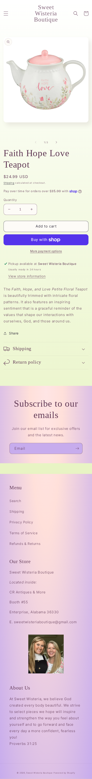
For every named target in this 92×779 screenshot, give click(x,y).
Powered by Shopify (64, 773)
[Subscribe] (77, 448)
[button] (6, 13)
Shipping (9, 182)
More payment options (46, 251)
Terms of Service (23, 533)
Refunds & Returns (24, 544)
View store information (27, 276)
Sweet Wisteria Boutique (39, 773)
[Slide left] (35, 142)
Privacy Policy (21, 522)
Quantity (10, 200)
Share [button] (14, 333)
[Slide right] (56, 142)
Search (15, 501)
